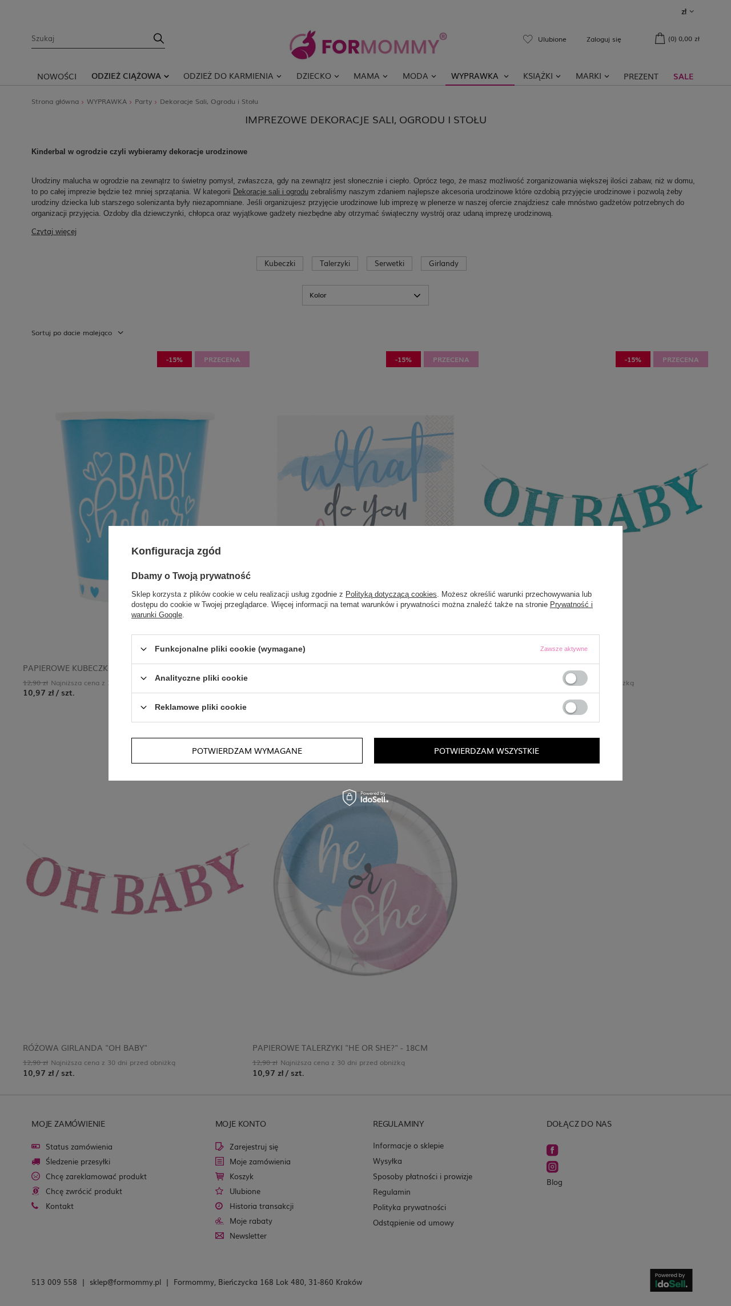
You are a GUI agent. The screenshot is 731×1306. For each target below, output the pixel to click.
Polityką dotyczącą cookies (391, 593)
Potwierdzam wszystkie (486, 750)
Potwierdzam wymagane (247, 750)
